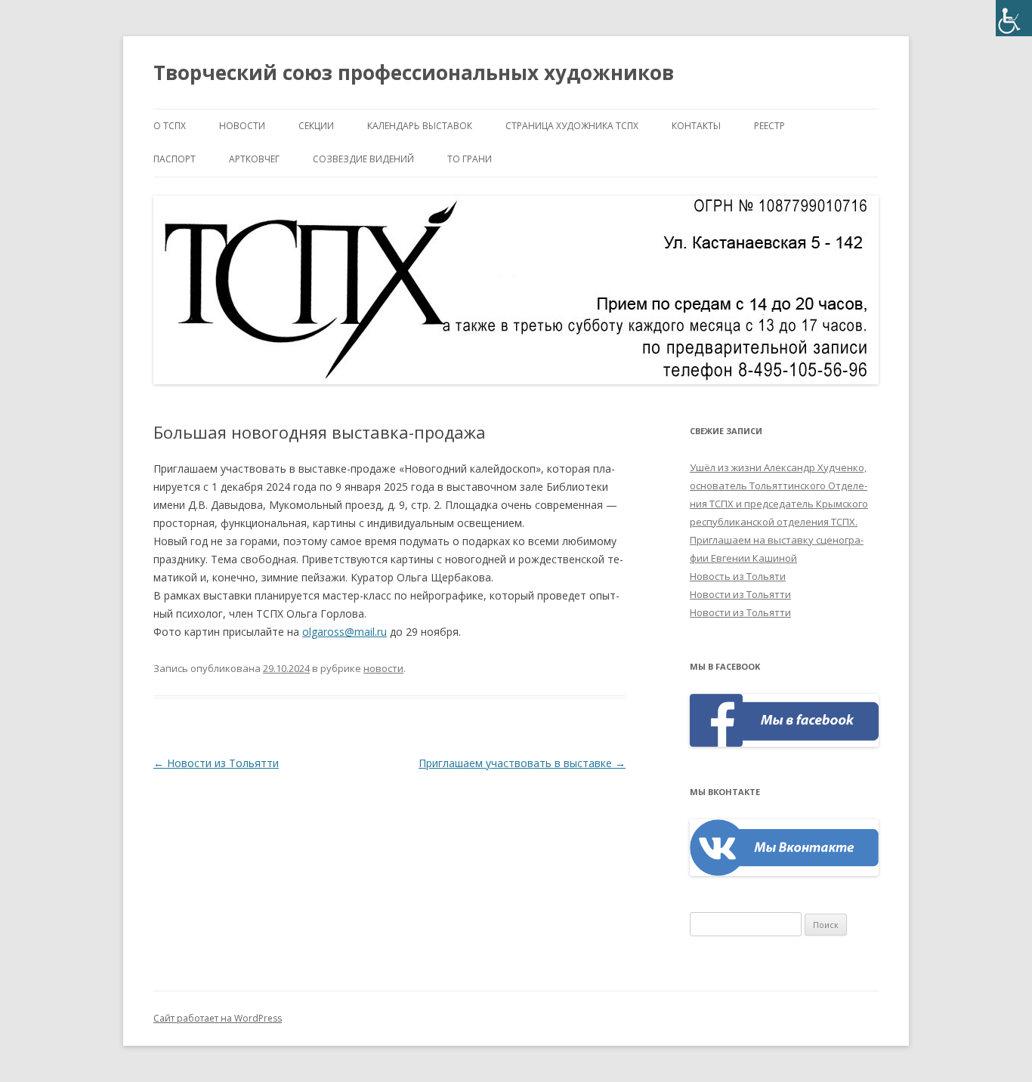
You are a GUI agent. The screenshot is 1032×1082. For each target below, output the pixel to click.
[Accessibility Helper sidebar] (1014, 18)
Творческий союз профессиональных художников (413, 72)
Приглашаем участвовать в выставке (522, 763)
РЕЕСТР (769, 125)
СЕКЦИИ (316, 125)
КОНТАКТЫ (696, 125)
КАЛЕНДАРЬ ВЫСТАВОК (419, 125)
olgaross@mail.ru (344, 631)
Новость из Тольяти (738, 576)
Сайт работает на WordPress (217, 1018)
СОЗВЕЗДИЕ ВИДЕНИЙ (363, 159)
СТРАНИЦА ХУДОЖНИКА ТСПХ (571, 125)
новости (242, 125)
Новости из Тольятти (216, 763)
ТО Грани (469, 159)
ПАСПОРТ (174, 159)
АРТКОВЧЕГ (254, 159)
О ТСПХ (169, 125)
